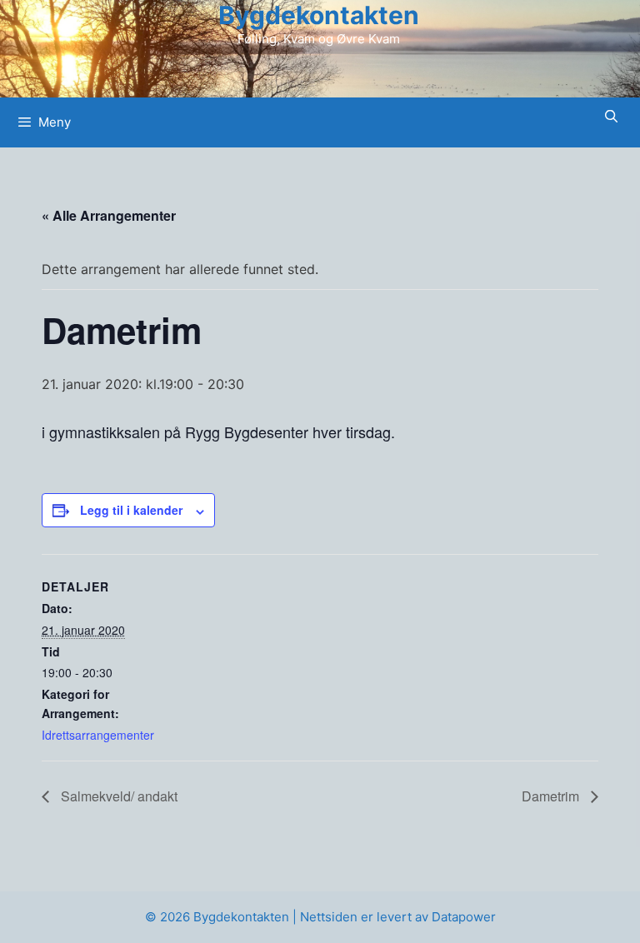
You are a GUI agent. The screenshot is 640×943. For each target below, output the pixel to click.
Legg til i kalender (131, 509)
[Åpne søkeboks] (611, 116)
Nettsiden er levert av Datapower (398, 917)
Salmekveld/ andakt (118, 796)
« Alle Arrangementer (109, 215)
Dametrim (552, 796)
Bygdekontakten (318, 15)
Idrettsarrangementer (98, 734)
